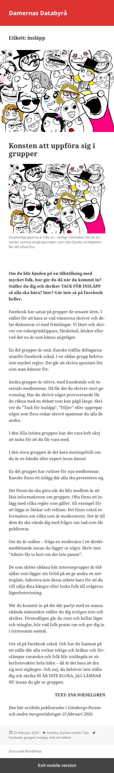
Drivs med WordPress (25, 751)
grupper (29, 737)
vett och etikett (60, 737)
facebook (15, 737)
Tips (86, 732)
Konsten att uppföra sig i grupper (52, 149)
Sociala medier (70, 732)
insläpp (42, 737)
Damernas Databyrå (38, 13)
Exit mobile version (57, 765)
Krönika (52, 732)
